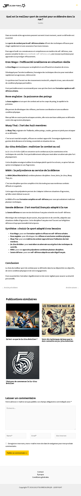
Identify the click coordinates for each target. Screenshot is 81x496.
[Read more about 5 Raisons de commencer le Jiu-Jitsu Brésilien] (22, 362)
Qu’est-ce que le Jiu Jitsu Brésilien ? (21, 339)
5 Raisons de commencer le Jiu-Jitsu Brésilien (21, 382)
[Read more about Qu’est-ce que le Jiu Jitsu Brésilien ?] (22, 320)
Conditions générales (40, 477)
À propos (40, 475)
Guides (40, 23)
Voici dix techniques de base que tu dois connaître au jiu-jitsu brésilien (57, 340)
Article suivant (72, 288)
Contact (40, 472)
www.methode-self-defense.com (37, 54)
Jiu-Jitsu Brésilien (14, 152)
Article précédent (10, 288)
